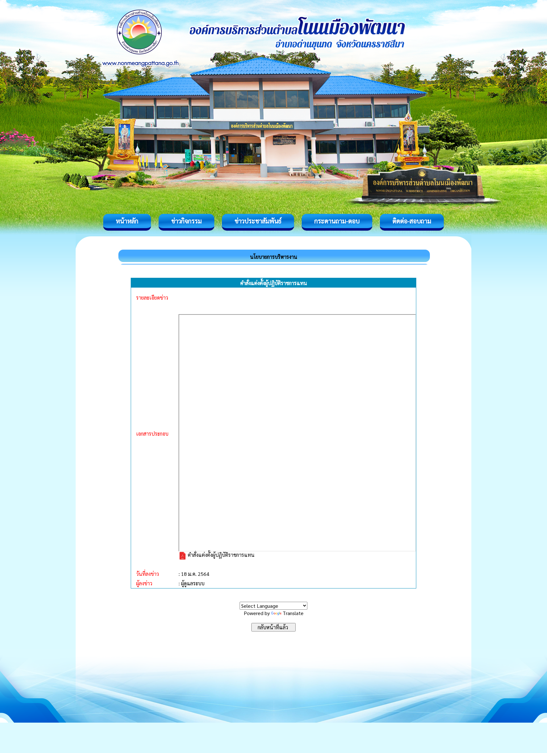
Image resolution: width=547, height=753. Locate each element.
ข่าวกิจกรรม (186, 221)
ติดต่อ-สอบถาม (412, 221)
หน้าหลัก (127, 221)
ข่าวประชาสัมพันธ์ (258, 221)
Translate (293, 613)
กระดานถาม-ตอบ (337, 221)
